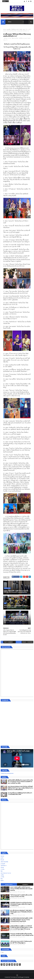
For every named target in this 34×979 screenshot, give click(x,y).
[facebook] (26, 1)
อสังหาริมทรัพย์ (4, 862)
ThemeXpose (13, 977)
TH (26, 29)
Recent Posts (8, 884)
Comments (25, 884)
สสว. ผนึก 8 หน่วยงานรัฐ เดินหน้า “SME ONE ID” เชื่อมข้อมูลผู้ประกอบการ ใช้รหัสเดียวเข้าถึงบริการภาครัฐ (21, 912)
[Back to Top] (17, 975)
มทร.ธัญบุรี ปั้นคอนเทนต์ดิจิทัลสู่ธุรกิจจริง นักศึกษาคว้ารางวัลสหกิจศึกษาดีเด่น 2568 (20, 793)
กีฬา (2, 871)
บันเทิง (20, 29)
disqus (24, 642)
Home (4, 29)
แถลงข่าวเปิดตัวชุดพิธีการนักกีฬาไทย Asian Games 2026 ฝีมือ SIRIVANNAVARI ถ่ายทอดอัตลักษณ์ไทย (16, 591)
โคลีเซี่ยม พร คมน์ (15, 29)
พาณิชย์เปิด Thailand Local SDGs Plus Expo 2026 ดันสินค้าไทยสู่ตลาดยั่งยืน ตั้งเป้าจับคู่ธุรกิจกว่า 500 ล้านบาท (16, 620)
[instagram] (31, 1)
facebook (30, 642)
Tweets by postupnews (7, 773)
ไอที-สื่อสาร (4, 865)
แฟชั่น (2, 875)
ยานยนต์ (3, 863)
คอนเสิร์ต (9, 29)
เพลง (24, 29)
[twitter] (29, 1)
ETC (3, 952)
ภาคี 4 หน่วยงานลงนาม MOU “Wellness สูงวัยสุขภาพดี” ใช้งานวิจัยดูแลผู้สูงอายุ (21, 942)
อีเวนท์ (2, 860)
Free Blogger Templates (23, 977)
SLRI (5, 603)
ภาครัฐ (2, 877)
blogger (18, 642)
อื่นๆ (2, 878)
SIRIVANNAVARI (7, 588)
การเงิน (2, 869)
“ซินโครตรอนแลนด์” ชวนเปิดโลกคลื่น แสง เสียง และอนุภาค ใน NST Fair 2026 (16, 606)
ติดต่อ (2, 880)
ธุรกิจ (2, 858)
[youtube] (24, 1)
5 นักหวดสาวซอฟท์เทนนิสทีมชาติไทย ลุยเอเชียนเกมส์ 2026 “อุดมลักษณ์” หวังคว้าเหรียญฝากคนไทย (21, 934)
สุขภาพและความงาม (6, 873)
